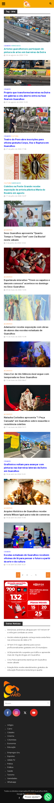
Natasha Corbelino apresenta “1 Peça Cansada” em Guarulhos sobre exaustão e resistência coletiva (27, 420)
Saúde (10, 771)
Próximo (48, 575)
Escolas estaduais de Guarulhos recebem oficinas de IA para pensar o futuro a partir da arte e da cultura (27, 558)
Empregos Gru (13, 752)
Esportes (11, 756)
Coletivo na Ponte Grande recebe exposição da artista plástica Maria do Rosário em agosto (24, 189)
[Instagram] (16, 712)
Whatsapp (11, 782)
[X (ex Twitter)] (25, 712)
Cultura (14, 136)
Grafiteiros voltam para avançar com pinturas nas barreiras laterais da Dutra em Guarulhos (25, 467)
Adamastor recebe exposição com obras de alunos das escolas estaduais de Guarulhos (26, 330)
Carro (9, 728)
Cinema (10, 736)
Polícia (10, 763)
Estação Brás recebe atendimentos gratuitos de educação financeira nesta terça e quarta (27, 668)
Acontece (8, 230)
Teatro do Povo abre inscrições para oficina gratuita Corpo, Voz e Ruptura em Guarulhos (26, 142)
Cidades (7, 46)
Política (10, 767)
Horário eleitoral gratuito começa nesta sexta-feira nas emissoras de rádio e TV (28, 638)
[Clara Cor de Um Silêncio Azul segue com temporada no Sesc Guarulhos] (27, 354)
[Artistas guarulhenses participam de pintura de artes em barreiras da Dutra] (27, 29)
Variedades (16, 46)
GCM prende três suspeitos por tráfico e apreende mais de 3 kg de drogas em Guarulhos (28, 653)
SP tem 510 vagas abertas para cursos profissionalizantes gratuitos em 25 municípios (27, 646)
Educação (11, 747)
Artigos (10, 725)
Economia (11, 743)
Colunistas (11, 739)
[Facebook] (7, 712)
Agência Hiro (30, 794)
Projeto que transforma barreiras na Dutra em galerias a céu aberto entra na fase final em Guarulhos (27, 95)
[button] (48, 797)
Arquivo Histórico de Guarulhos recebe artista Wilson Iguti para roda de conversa (26, 513)
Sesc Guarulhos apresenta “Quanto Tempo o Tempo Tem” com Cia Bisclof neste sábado (24, 236)
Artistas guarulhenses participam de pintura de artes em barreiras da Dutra (25, 50)
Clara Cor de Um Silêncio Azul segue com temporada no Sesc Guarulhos (26, 376)
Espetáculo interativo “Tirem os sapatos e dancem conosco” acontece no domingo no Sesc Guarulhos (27, 283)
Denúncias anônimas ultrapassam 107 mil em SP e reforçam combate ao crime (28, 631)
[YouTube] (34, 712)
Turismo (10, 774)
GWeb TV (11, 760)
